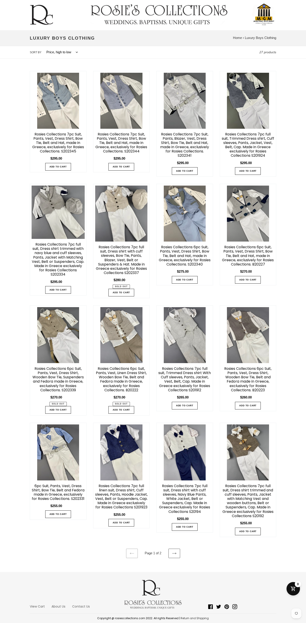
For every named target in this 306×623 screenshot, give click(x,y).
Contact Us (81, 606)
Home (237, 38)
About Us (58, 606)
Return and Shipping (195, 618)
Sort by (35, 52)
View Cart (37, 606)
